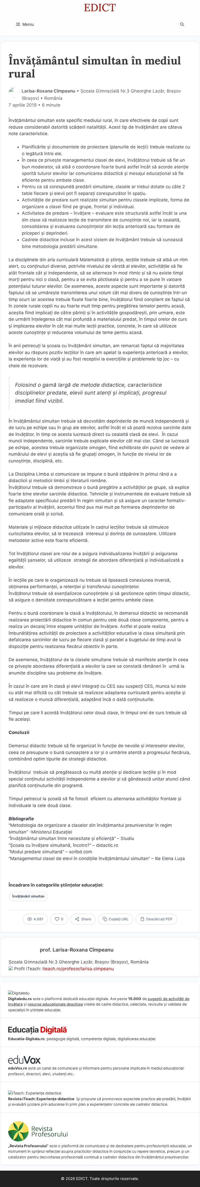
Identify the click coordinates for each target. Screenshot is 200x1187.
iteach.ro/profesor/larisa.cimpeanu (78, 968)
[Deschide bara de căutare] (182, 24)
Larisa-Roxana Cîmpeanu (48, 91)
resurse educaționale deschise (55, 1004)
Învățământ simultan (28, 896)
